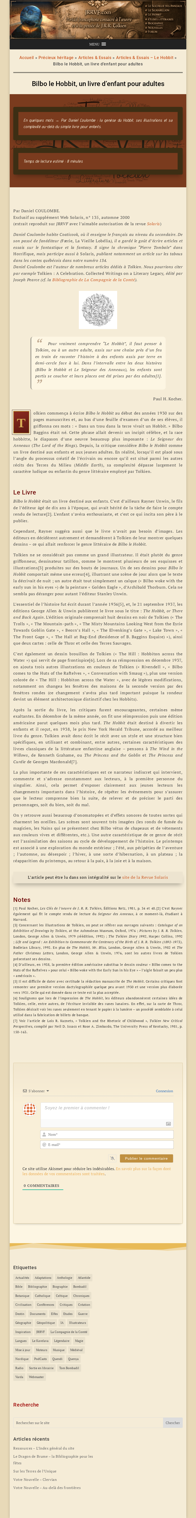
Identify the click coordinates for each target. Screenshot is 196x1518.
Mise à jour (22, 1350)
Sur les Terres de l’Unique (35, 1471)
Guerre (83, 1314)
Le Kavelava (40, 1341)
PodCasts (40, 1359)
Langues (21, 1341)
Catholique (42, 1296)
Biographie (60, 1286)
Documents (37, 1314)
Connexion (164, 1090)
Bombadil (80, 1286)
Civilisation (23, 1305)
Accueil (26, 57)
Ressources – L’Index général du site (43, 1448)
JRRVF (40, 1332)
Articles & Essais (95, 57)
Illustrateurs (77, 1323)
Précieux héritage (56, 57)
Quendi (57, 1359)
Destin (19, 1314)
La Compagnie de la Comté (69, 1332)
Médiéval (76, 1350)
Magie (79, 1341)
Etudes (67, 1314)
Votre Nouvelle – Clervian (35, 1479)
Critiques (66, 1305)
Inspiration (23, 1332)
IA (62, 1323)
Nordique (22, 1359)
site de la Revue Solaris (145, 877)
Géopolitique (46, 1323)
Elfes (54, 1314)
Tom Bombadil (69, 1368)
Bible (18, 1286)
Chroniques (81, 1296)
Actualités (22, 1278)
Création (84, 1305)
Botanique (22, 1296)
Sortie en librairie (41, 1368)
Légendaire (61, 1341)
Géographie (23, 1323)
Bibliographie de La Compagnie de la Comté (93, 279)
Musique (59, 1350)
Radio (19, 1368)
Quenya (73, 1359)
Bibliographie (37, 1286)
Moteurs (41, 1350)
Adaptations (43, 1278)
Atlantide (84, 1278)
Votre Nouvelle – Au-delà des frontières (47, 1487)
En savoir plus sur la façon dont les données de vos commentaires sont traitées (96, 1171)
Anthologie (64, 1278)
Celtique (62, 1296)
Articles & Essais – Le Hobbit (145, 57)
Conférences (45, 1305)
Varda (19, 1377)
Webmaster (36, 1377)
